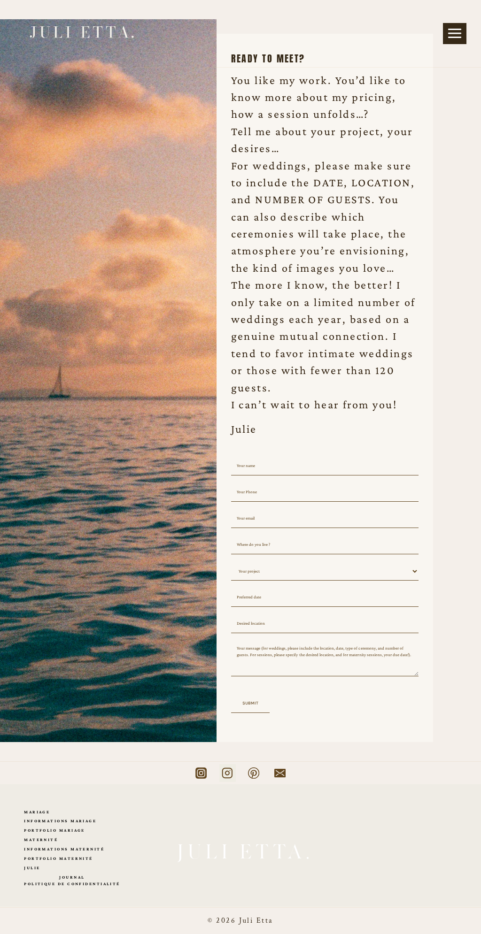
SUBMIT (250, 703)
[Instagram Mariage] (201, 773)
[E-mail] (279, 773)
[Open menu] (455, 33)
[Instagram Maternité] (227, 773)
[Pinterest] (253, 773)
